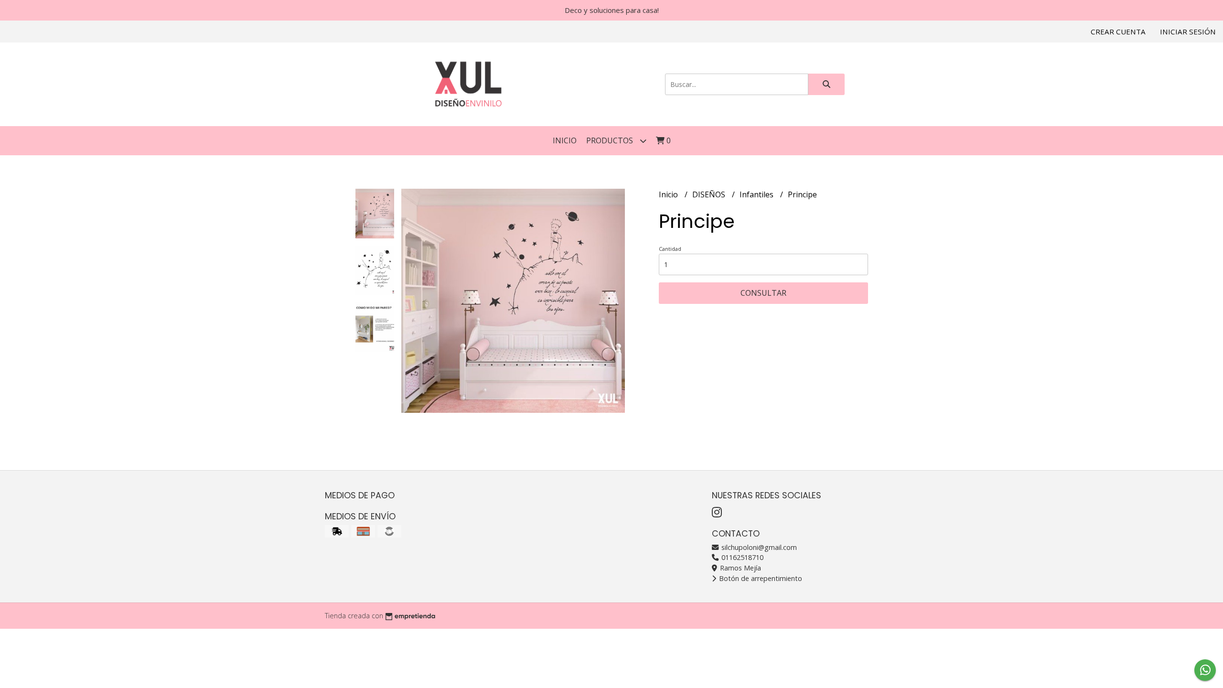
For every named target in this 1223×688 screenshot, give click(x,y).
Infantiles (757, 194)
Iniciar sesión (1188, 31)
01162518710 (741, 557)
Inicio (565, 140)
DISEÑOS (709, 194)
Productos (610, 140)
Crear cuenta (1118, 31)
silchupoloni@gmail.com (758, 547)
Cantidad (670, 248)
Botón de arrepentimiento (759, 578)
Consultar (763, 293)
